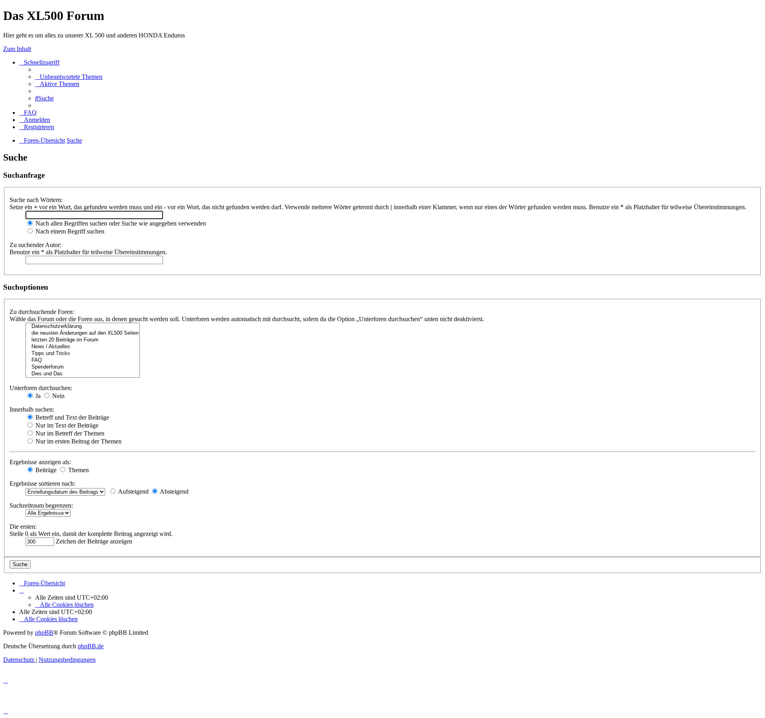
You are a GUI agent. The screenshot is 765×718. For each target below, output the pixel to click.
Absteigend (173, 491)
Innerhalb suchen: (32, 409)
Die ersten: (23, 526)
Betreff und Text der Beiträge (71, 417)
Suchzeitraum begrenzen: (41, 505)
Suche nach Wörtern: (36, 199)
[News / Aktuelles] (82, 346)
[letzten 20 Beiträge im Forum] (82, 340)
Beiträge (45, 470)
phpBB (44, 632)
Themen (78, 470)
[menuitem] (68, 76)
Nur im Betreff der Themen (69, 433)
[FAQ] (82, 360)
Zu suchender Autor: (35, 244)
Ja (37, 395)
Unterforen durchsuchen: (41, 388)
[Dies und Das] (82, 374)
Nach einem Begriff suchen (69, 231)
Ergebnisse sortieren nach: (42, 483)
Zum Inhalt (17, 48)
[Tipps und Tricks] (82, 353)
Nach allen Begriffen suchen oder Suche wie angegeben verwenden (120, 223)
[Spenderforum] (82, 367)
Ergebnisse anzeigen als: (40, 462)
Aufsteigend (133, 491)
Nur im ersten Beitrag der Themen (78, 441)
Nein (58, 395)
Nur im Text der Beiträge (66, 425)
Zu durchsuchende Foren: (42, 311)
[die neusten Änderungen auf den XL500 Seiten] (82, 333)
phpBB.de (91, 646)
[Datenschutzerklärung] (82, 326)
